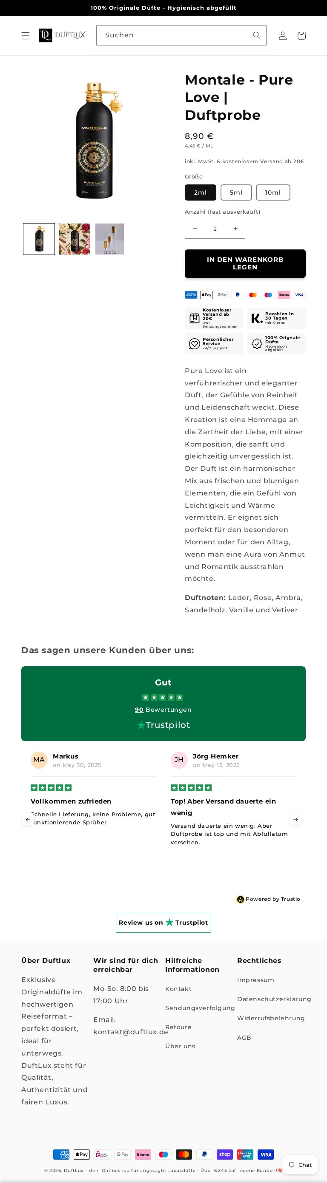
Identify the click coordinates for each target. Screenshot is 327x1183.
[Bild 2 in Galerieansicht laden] (74, 239)
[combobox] (181, 35)
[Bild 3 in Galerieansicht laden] (109, 239)
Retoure (178, 1027)
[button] (25, 35)
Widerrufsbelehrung (271, 1018)
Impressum (255, 980)
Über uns (180, 1046)
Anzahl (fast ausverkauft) (222, 211)
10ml (273, 192)
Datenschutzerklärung (274, 999)
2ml (200, 192)
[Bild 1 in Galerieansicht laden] (38, 239)
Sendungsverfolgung (200, 1008)
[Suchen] (256, 35)
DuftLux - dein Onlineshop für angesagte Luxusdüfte (129, 1170)
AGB (244, 1037)
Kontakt (178, 989)
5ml (236, 192)
